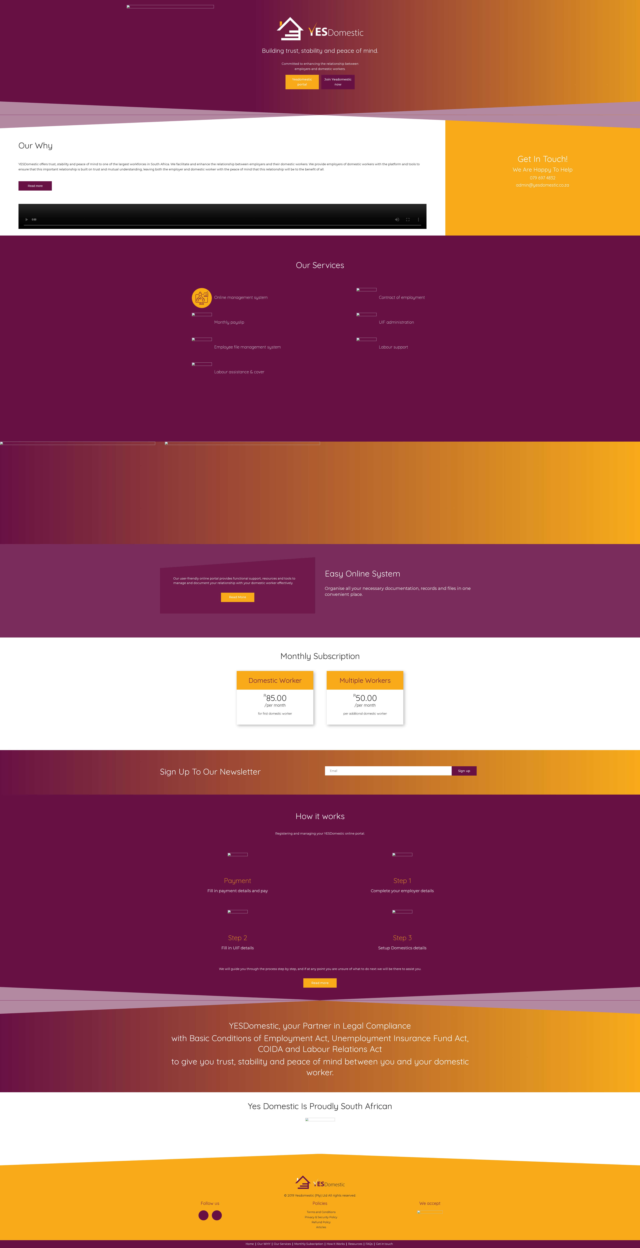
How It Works (336, 1244)
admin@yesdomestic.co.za (542, 185)
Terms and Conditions (321, 1212)
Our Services (282, 1244)
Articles (321, 1227)
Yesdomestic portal (302, 82)
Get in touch (384, 1244)
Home (250, 1244)
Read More (237, 597)
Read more (35, 186)
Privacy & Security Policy (321, 1217)
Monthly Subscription (308, 1244)
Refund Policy (321, 1222)
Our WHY (263, 1244)
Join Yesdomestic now (338, 82)
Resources (355, 1244)
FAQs (369, 1244)
